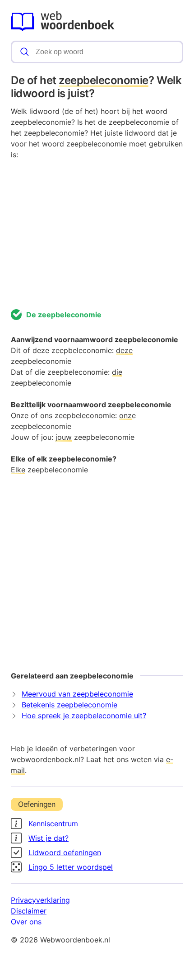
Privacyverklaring (40, 899)
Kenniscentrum (53, 823)
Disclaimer (28, 910)
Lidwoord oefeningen (64, 852)
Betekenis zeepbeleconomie (69, 704)
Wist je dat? (48, 838)
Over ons (26, 921)
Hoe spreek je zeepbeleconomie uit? (84, 715)
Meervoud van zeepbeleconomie (77, 693)
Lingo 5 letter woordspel (70, 866)
